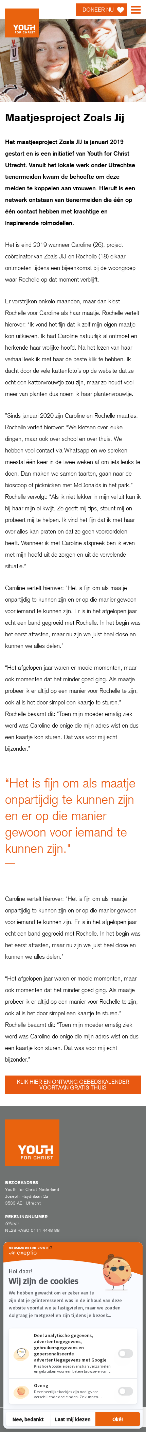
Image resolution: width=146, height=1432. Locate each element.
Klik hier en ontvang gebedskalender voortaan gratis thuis (73, 1085)
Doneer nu (98, 9)
